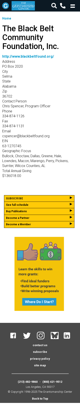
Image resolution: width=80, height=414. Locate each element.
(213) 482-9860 (28, 381)
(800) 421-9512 (52, 381)
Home (6, 18)
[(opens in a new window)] (15, 338)
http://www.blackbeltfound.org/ (28, 56)
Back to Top (40, 398)
